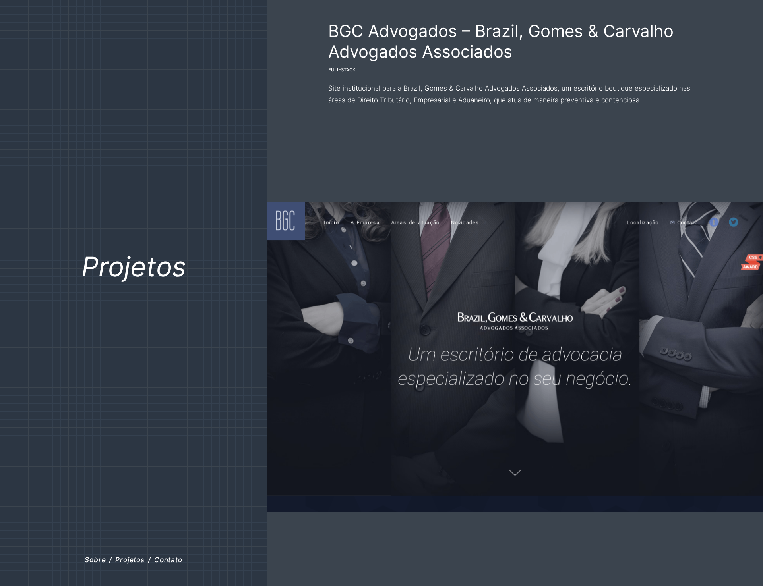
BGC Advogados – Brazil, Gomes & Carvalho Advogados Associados (501, 41)
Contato (168, 559)
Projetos (133, 266)
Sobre (95, 559)
